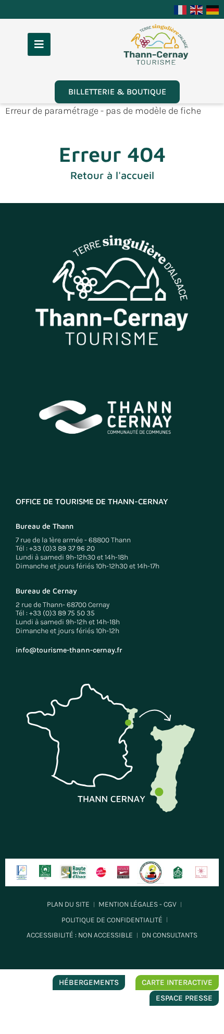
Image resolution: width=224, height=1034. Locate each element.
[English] (197, 9)
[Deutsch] (213, 9)
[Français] (181, 9)
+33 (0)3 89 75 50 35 (62, 613)
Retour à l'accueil (112, 175)
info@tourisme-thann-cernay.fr (69, 650)
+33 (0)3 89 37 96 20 (62, 548)
